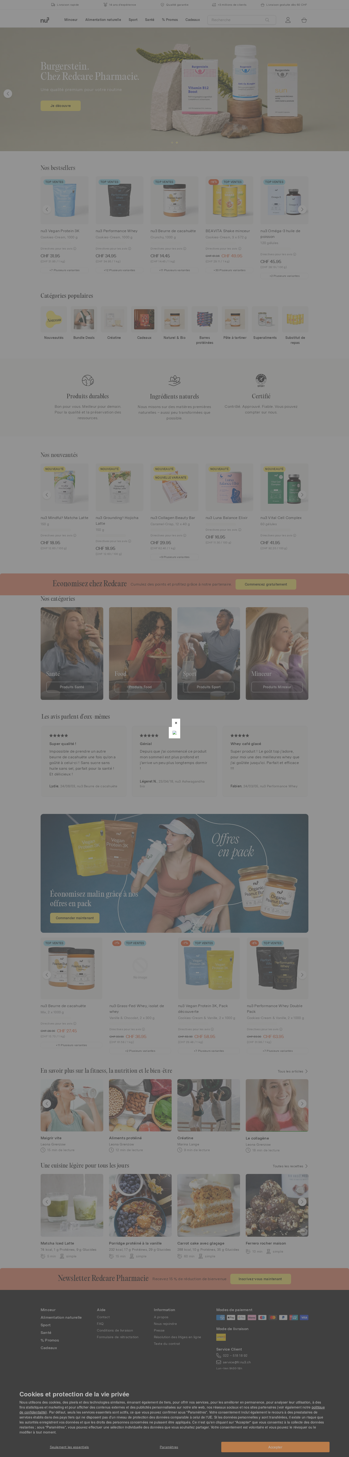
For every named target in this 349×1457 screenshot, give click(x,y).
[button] (176, 723)
